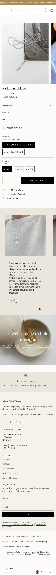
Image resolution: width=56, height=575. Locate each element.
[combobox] (43, 572)
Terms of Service (9, 478)
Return (14, 541)
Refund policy (41, 541)
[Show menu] (4, 10)
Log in (32, 536)
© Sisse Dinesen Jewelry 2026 (14, 536)
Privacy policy (8, 547)
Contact (6, 464)
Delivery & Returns (10, 473)
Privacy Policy (8, 469)
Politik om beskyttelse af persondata (17, 524)
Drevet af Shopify (23, 547)
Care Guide (7, 112)
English (44, 572)
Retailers (6, 459)
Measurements (14, 127)
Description (7, 106)
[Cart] (52, 10)
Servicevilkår (41, 524)
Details (5, 119)
